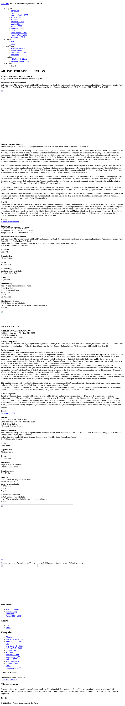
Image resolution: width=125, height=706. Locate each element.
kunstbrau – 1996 (17, 22)
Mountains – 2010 (18, 37)
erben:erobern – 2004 (19, 33)
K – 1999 (14, 19)
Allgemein (15, 11)
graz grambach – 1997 (19, 15)
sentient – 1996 (16, 28)
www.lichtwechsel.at (9, 679)
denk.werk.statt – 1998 (14, 639)
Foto (12, 13)
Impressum (15, 55)
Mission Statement (18, 48)
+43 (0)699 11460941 (19, 59)
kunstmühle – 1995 (18, 24)
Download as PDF (8, 413)
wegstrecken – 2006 (13, 668)
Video (13, 30)
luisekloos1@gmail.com (20, 61)
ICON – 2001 (16, 17)
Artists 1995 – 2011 (18, 52)
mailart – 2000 (16, 26)
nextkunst (5, 4)
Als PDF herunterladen (10, 222)
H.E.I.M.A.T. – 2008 (19, 35)
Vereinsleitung (16, 50)
